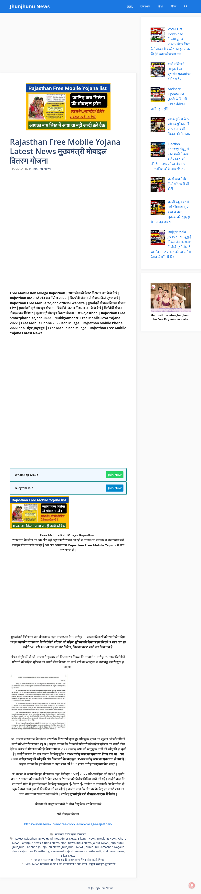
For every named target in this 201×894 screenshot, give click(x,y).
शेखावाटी (81, 834)
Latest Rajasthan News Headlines (37, 838)
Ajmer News (68, 838)
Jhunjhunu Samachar (99, 847)
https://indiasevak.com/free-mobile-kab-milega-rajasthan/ (68, 824)
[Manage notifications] (192, 885)
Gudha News (50, 843)
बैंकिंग (173, 6)
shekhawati (93, 851)
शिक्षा (160, 6)
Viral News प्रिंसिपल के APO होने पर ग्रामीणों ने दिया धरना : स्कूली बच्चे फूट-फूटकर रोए (70, 864)
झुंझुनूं (129, 6)
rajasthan (26, 851)
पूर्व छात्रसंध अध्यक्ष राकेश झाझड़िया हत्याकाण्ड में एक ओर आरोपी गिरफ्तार (70, 859)
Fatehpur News (31, 843)
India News (83, 843)
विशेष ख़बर (70, 834)
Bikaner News (87, 838)
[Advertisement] (68, 44)
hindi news (67, 843)
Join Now (115, 475)
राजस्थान (145, 6)
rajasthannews (75, 851)
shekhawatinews (113, 851)
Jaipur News (100, 843)
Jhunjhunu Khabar (24, 847)
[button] (185, 6)
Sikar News (68, 855)
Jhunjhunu (117, 843)
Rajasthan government (49, 851)
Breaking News (107, 838)
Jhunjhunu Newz (72, 847)
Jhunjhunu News (30, 6)
